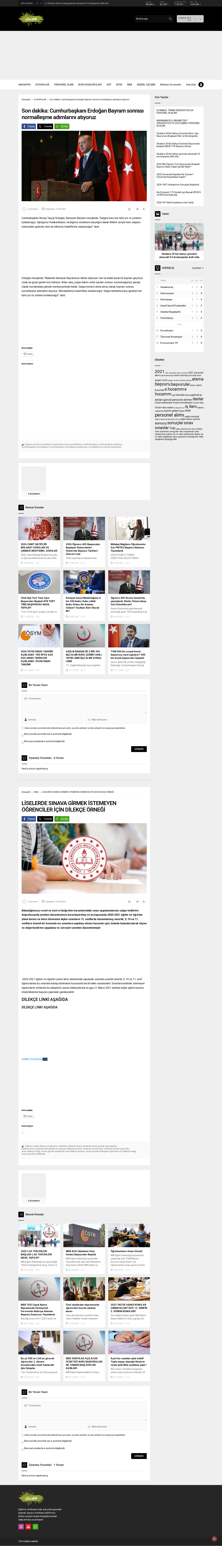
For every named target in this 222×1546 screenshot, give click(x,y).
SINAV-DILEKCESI (32, 1059)
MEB (36, 792)
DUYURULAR (40, 99)
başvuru (162, 384)
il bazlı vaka (198, 402)
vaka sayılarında (186, 431)
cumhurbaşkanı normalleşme (35, 447)
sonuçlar (175, 422)
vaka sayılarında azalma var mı (177, 432)
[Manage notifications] (214, 1538)
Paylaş (31, 126)
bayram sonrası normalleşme (38, 444)
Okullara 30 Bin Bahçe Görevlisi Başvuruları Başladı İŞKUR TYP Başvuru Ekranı (178, 145)
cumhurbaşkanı (90, 444)
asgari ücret (161, 380)
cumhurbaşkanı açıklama (110, 444)
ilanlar (198, 398)
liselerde (63, 1146)
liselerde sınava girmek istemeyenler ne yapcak (43, 1148)
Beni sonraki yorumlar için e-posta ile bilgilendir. (48, 734)
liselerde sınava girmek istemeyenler (100, 1146)
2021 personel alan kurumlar (176, 373)
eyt (173, 395)
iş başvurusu (179, 408)
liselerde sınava (75, 1146)
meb (188, 410)
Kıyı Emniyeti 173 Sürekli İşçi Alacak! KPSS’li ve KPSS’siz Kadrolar (179, 193)
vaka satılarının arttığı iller (167, 431)
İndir (45, 1059)
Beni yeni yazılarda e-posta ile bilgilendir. (44, 741)
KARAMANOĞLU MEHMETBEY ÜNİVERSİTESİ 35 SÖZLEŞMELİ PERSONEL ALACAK (178, 123)
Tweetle (48, 126)
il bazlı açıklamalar (163, 402)
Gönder (64, 126)
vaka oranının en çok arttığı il (189, 429)
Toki (172, 428)
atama (197, 379)
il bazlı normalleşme (182, 402)
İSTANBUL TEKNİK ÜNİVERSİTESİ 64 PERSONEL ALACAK (175, 111)
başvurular (180, 384)
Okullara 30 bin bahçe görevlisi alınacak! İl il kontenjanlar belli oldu (178, 155)
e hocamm (171, 391)
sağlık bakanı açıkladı (190, 419)
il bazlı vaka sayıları (164, 407)
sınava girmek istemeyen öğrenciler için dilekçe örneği (111, 1151)
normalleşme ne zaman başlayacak (104, 447)
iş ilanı (191, 406)
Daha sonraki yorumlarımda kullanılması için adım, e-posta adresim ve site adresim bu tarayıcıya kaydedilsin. (75, 728)
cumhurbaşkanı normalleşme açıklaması (68, 447)
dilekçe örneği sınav (48, 1146)
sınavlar (162, 427)
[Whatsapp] (35, 1526)
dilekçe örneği (31, 1146)
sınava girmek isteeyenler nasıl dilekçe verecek (63, 1151)
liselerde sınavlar (74, 1148)
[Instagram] (21, 1526)
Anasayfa (26, 99)
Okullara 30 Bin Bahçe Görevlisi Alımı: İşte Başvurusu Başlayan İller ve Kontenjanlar (177, 134)
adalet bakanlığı (166, 375)
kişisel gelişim (171, 410)
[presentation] (158, 237)
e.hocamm (32, 209)
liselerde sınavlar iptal (93, 1148)
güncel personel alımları (177, 399)
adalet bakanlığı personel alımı (187, 375)
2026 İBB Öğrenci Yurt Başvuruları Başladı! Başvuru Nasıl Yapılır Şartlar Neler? (83, 3)
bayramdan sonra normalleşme (67, 444)
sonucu (161, 423)
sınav (188, 422)
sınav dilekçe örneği (31, 1151)
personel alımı (169, 415)
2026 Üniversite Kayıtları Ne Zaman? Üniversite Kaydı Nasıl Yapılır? (175, 175)
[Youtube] (28, 1526)
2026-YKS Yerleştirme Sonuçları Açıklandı (178, 184)
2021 (160, 371)
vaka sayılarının (165, 436)
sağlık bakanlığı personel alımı (167, 419)
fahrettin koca (183, 394)
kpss (182, 411)
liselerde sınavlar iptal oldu (116, 1148)
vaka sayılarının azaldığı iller (185, 436)
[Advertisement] (111, 55)
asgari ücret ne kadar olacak (179, 380)
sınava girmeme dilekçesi (33, 1154)
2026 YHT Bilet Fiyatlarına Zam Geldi (175, 202)
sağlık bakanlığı (192, 416)
